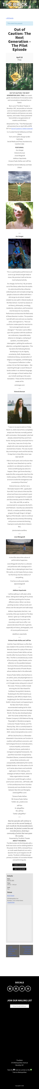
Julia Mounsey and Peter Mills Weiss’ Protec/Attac (12, 951)
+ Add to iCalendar (19, 869)
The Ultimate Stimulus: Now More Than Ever (26, 950)
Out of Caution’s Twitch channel (21, 128)
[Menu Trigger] (35, 4)
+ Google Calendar (19, 865)
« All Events (9, 18)
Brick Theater (10, 895)
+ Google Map (10, 902)
